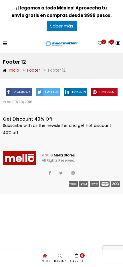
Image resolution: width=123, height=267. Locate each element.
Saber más (61, 26)
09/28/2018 (22, 101)
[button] (110, 43)
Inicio (14, 70)
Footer (33, 70)
